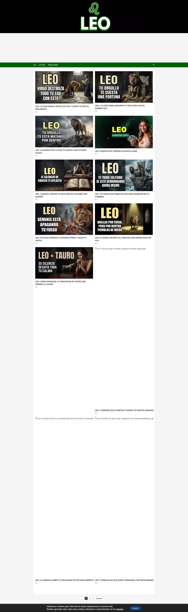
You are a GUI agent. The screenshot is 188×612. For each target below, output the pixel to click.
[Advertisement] (94, 48)
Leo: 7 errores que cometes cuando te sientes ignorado (125, 410)
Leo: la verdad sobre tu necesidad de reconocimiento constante (71, 580)
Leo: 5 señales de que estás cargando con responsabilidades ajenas (132, 580)
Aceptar (135, 608)
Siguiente (99, 598)
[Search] (153, 65)
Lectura (42, 65)
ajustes (120, 609)
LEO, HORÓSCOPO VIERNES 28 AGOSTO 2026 (116, 151)
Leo (34, 65)
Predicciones (53, 65)
